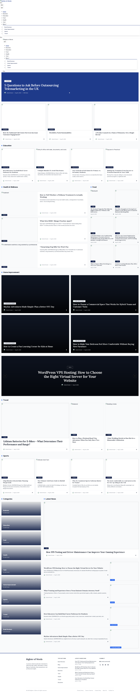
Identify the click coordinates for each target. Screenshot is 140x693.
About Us (105, 690)
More (4, 24)
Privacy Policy (80, 690)
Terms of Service (89, 690)
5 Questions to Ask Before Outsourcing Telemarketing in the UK (31, 87)
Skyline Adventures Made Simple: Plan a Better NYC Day (64, 636)
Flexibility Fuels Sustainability (60, 133)
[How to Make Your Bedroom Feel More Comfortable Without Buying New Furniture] (105, 334)
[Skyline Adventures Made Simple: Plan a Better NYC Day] (35, 294)
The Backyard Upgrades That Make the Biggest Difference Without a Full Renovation (101, 210)
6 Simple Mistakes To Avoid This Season (51, 170)
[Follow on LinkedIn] (105, 665)
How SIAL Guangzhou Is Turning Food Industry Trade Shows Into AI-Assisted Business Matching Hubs (126, 210)
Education (5, 15)
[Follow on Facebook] (103, 665)
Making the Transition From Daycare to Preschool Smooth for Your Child (120, 171)
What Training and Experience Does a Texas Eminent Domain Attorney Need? (71, 590)
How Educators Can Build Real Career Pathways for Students (15, 171)
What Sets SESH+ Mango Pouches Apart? (56, 221)
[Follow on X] (100, 665)
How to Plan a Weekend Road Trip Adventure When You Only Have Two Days (85, 440)
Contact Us (111, 690)
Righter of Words (34, 659)
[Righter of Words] (8, 39)
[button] (1, 3)
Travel (6, 33)
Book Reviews (8, 27)
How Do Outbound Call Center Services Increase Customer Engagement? (20, 134)
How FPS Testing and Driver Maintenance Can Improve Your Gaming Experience (85, 552)
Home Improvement (9, 29)
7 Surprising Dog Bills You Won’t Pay (54, 247)
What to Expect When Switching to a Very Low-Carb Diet (101, 264)
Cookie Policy (98, 690)
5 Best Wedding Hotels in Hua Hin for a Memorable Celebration (121, 439)
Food (4, 18)
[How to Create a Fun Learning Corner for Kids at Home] (35, 334)
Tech (4, 22)
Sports (6, 31)
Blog (59, 664)
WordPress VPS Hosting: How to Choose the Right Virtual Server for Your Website (73, 568)
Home (4, 11)
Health (4, 20)
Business (5, 13)
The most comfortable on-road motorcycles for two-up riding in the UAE (121, 481)
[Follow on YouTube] (108, 665)
